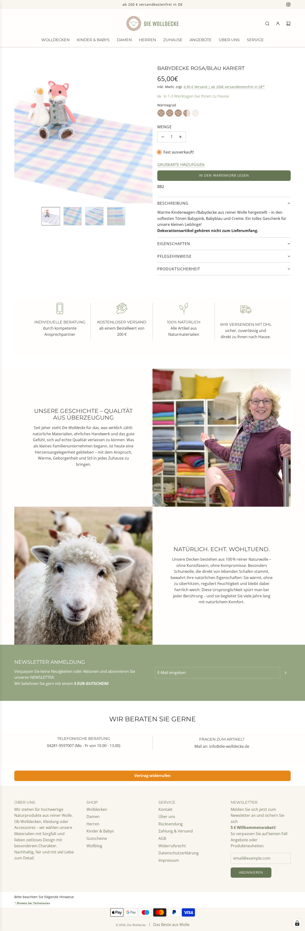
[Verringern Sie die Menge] (163, 137)
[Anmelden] (278, 23)
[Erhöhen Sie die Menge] (180, 137)
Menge (164, 126)
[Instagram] (288, 4)
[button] (18, 134)
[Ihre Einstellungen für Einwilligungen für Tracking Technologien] (297, 923)
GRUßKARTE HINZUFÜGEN (180, 164)
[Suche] (267, 23)
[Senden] (285, 673)
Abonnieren (251, 872)
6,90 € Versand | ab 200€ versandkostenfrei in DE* (224, 86)
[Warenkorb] (288, 23)
